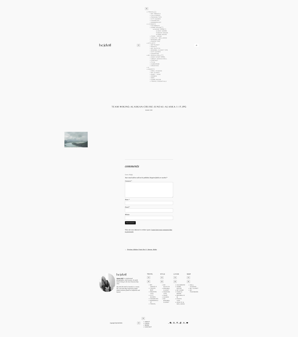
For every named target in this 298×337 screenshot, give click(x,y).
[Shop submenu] (153, 69)
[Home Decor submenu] (162, 27)
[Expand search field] (196, 45)
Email (127, 207)
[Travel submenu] (155, 12)
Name (127, 199)
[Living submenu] (154, 24)
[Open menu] (138, 45)
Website (127, 214)
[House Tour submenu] (165, 29)
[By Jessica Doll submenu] (162, 55)
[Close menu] (146, 8)
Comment (128, 181)
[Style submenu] (154, 43)
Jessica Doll (120, 278)
